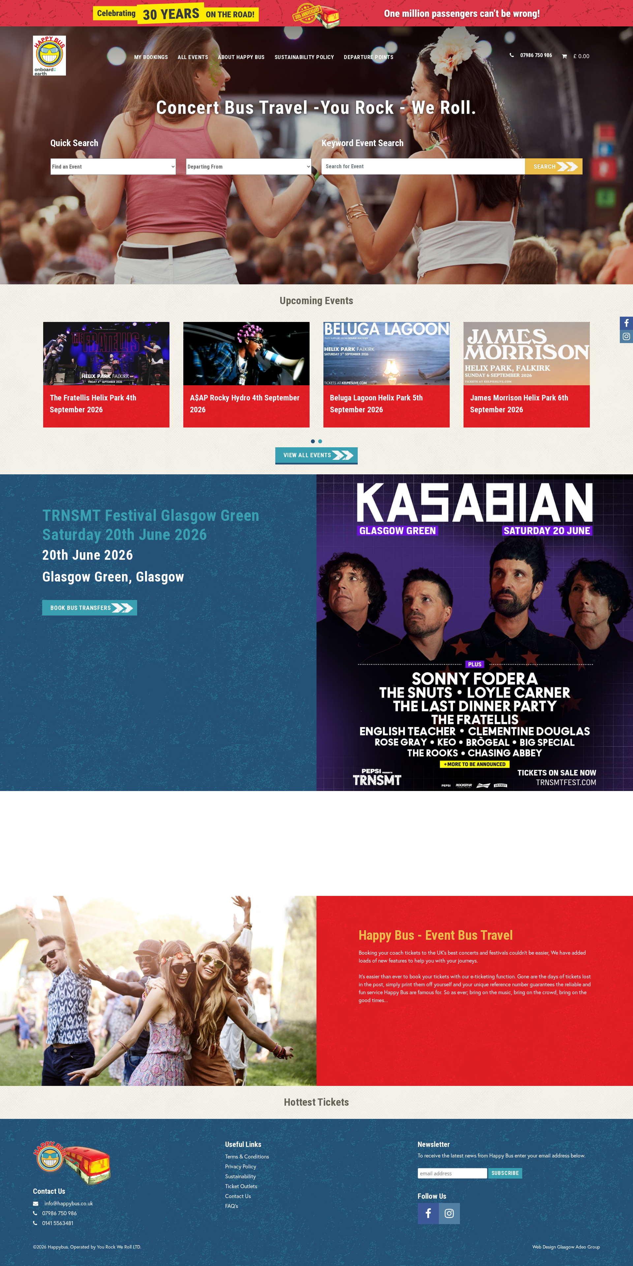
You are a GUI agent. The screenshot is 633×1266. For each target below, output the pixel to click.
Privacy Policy (240, 1166)
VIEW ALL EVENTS (307, 455)
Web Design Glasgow (553, 1247)
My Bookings (151, 57)
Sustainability (240, 1176)
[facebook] (428, 1212)
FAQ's (231, 1205)
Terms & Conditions (247, 1156)
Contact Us (238, 1195)
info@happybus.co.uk (69, 1203)
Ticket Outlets (241, 1186)
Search (545, 166)
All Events (193, 57)
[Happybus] (76, 56)
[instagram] (449, 1212)
